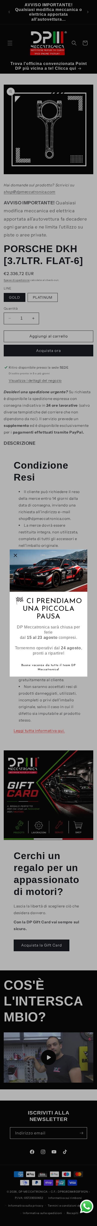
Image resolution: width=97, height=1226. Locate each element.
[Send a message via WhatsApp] (87, 1206)
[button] (15, 555)
